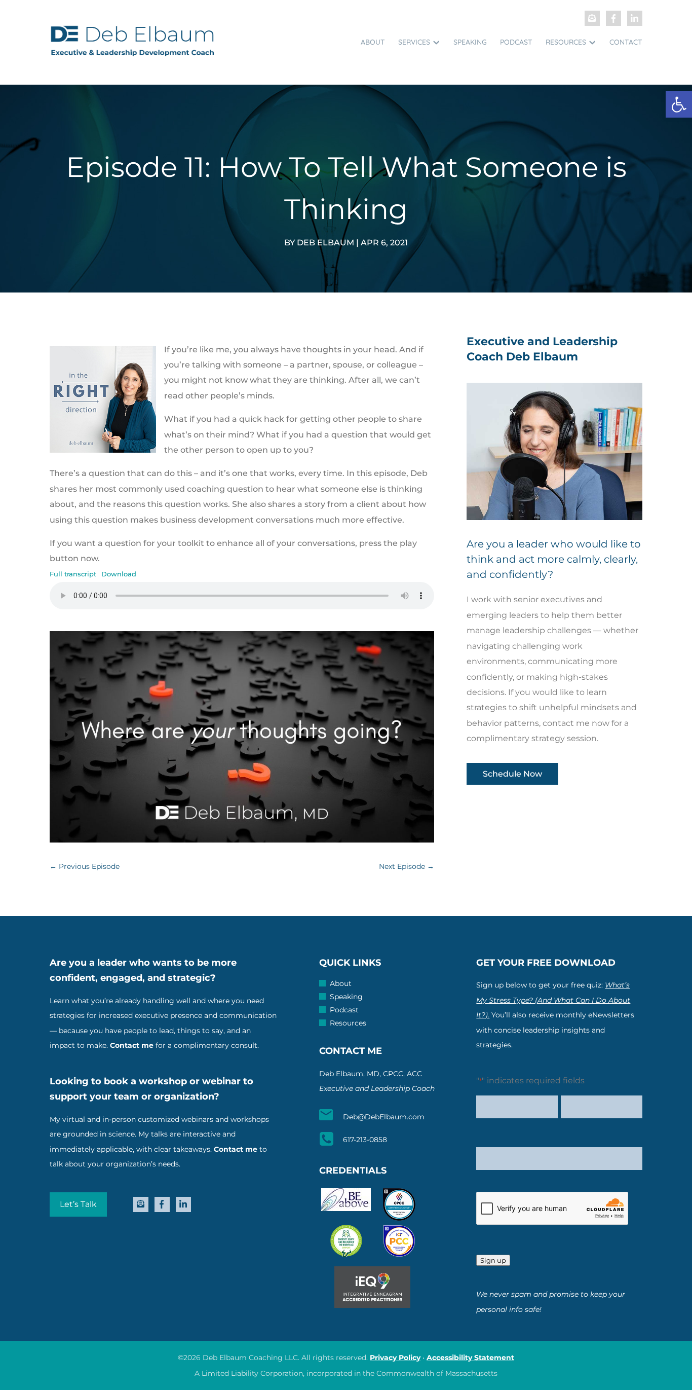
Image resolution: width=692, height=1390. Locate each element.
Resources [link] (566, 42)
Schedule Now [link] (512, 774)
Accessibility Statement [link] (470, 1357)
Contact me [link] (131, 1045)
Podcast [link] (516, 42)
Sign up (493, 1260)
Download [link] (118, 574)
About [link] (373, 42)
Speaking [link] (470, 42)
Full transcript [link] (73, 574)
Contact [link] (625, 42)
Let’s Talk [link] (78, 1204)
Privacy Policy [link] (395, 1357)
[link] (679, 104)
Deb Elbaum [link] (325, 242)
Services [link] (414, 42)
